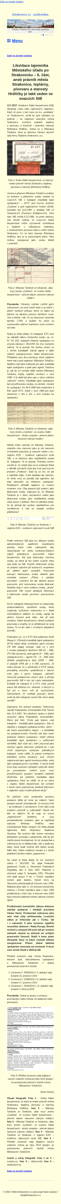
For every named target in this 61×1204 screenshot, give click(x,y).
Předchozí (4, 26)
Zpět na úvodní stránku (11, 1)
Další (56, 26)
